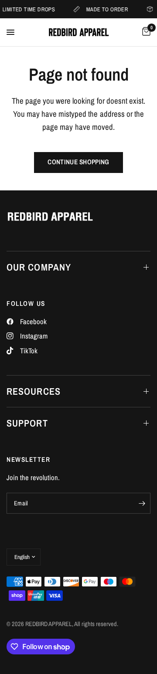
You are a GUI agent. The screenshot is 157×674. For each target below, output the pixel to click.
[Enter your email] (141, 503)
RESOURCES (34, 391)
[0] (144, 32)
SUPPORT (27, 423)
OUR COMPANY (39, 267)
